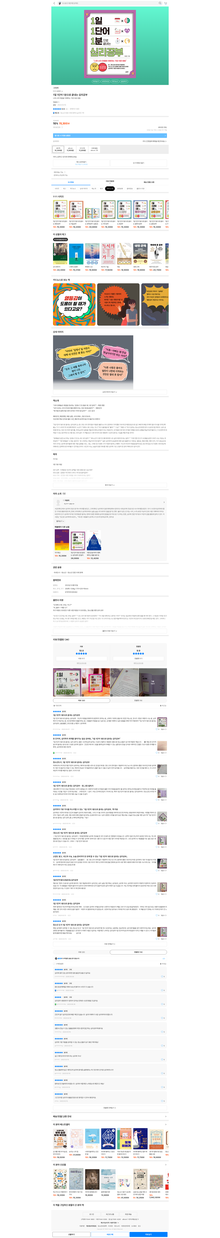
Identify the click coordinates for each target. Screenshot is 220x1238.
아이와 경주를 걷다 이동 (92, 1184)
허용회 (55, 102)
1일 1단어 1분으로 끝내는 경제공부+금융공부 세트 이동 (92, 218)
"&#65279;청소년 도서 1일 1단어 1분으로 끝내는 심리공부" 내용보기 (110, 930)
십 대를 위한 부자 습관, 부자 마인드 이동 (60, 1143)
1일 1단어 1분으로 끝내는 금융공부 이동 (156, 214)
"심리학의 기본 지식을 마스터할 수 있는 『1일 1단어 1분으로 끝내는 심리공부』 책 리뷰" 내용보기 (110, 814)
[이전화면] (54, 3)
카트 (166, 3)
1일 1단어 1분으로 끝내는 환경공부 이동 (60, 214)
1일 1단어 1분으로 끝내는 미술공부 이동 (76, 214)
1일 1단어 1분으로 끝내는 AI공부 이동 (124, 214)
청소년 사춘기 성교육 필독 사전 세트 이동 (124, 1187)
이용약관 (82, 1226)
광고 (139, 1226)
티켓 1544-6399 (101, 1219)
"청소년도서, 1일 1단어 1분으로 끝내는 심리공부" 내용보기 (110, 767)
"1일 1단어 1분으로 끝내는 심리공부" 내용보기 (110, 720)
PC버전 (110, 1226)
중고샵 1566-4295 (115, 1219)
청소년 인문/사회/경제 (75, 572)
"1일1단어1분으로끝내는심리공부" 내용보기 (110, 885)
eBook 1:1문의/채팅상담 (129, 1219)
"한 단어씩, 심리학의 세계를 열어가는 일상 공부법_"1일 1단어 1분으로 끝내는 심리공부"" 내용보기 (110, 744)
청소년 (64, 572)
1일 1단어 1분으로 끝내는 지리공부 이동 (108, 214)
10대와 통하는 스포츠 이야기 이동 (108, 1143)
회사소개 (116, 1226)
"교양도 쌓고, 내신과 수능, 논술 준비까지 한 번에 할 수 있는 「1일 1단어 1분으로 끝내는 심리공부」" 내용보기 (110, 861)
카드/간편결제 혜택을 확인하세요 (154, 141)
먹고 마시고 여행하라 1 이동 (60, 1184)
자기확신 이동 (62, 544)
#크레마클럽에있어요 (60, 239)
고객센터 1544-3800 (87, 1219)
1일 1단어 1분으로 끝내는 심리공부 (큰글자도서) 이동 (78, 545)
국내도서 (57, 572)
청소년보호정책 (102, 1226)
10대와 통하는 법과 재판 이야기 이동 (140, 1143)
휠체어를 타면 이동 (108, 1184)
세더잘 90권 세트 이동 (156, 1186)
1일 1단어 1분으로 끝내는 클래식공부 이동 (140, 214)
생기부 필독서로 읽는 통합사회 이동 (156, 1143)
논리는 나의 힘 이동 (76, 1143)
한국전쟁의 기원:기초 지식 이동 (76, 1183)
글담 (54, 105)
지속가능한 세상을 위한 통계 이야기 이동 (124, 1143)
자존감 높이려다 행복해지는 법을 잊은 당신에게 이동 (94, 544)
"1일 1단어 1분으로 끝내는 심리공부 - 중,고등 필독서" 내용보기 (110, 791)
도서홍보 (133, 1226)
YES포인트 (56, 127)
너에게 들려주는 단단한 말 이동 (92, 1143)
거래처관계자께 (125, 1226)
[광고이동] (160, 3)
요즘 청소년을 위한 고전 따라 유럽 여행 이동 (140, 1184)
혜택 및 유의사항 (81, 663)
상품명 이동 (60, 258)
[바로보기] (67, 682)
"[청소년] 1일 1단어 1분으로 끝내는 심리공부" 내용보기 (110, 838)
